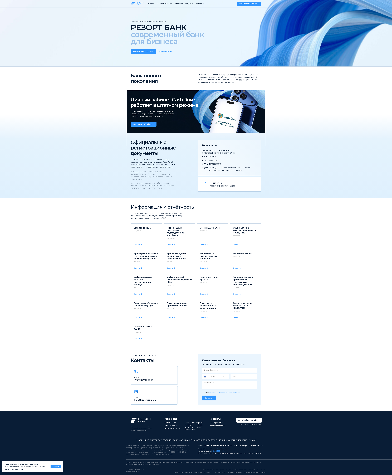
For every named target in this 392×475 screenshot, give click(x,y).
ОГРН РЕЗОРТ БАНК (210, 228)
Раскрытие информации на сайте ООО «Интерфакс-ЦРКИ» (246, 472)
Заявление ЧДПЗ (142, 228)
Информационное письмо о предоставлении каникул (143, 281)
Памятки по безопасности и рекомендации (208, 305)
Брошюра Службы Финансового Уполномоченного (176, 256)
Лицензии (178, 4)
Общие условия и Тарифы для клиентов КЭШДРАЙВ (244, 230)
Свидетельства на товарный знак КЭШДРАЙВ (242, 305)
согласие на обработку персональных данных (224, 392)
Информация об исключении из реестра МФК (179, 279)
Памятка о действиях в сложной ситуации (146, 304)
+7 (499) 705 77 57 (143, 380)
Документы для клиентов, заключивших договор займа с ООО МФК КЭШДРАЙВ (199, 472)
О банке (151, 4)
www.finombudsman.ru (221, 449)
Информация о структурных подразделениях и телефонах (176, 231)
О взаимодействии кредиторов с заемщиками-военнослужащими (243, 281)
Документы (189, 4)
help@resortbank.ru (145, 400)
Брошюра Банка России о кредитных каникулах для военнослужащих (146, 256)
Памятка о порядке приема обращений (177, 304)
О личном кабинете (164, 4)
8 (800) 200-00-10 (218, 451)
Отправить (209, 398)
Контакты (200, 4)
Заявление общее (242, 253)
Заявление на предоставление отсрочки (208, 256)
